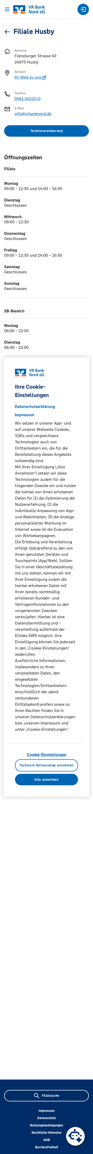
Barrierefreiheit (46, 1147)
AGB (46, 1140)
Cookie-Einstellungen (46, 754)
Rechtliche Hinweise (46, 1133)
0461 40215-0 (27, 98)
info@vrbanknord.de (32, 113)
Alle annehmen (46, 780)
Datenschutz (46, 1118)
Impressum (46, 1111)
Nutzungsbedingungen (46, 1125)
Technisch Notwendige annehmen (46, 765)
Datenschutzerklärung (35, 406)
